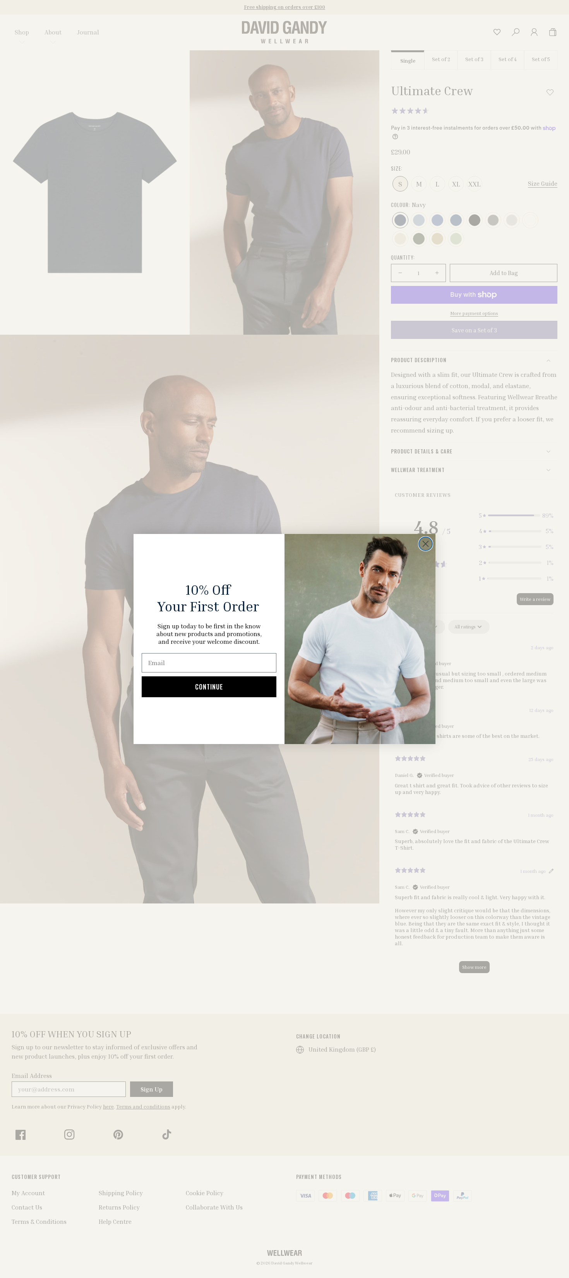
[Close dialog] (425, 544)
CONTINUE (209, 686)
